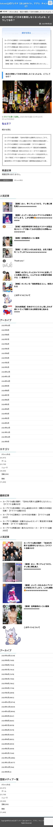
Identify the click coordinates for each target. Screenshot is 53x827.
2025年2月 (5, 363)
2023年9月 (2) (6, 772)
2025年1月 (5, 367)
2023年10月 (6, 437)
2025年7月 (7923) (8, 670)
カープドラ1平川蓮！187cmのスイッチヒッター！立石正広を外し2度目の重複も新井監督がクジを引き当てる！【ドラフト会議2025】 (26, 50)
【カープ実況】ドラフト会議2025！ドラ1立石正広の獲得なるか (25, 54)
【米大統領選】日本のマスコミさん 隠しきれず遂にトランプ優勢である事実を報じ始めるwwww (33, 309)
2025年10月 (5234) (8, 656)
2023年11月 (6, 432)
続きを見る (26, 33)
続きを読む (6, 129)
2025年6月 (5, 344)
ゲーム (4, 461)
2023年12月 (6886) (8, 758)
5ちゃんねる (18, 180)
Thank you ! (19, 261)
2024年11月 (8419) (8, 707)
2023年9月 (5, 442)
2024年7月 (5, 395)
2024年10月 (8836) (8, 711)
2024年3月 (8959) (8, 744)
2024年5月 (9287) (8, 735)
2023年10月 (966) (8, 767)
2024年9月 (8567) (8, 716)
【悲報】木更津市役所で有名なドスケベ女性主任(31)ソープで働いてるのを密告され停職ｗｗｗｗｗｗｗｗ (33, 229)
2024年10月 (6, 381)
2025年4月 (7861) (8, 683)
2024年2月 (5, 418)
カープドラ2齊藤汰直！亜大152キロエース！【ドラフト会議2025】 (26, 47)
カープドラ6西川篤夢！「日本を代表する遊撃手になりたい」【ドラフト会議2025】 (26, 137)
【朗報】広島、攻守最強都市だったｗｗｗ (18, 60)
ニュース (5, 468)
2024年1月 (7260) (8, 753)
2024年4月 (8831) (8, 739)
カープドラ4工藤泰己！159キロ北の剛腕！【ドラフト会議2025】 (25, 40)
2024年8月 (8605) (8, 721)
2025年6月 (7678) (8, 674)
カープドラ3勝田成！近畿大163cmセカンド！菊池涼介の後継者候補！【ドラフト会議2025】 (26, 44)
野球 (3, 479)
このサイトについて (22, 295)
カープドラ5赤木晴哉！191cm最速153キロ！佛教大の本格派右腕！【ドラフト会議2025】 (26, 141)
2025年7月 (5, 339)
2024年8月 (5, 391)
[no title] (27, 112)
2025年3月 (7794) (8, 688)
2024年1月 (5, 423)
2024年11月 (6, 376)
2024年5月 (5, 404)
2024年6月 (5, 400)
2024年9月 (5, 386)
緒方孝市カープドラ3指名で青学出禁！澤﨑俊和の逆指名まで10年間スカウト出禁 (26, 57)
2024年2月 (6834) (8, 749)
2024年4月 (5, 409)
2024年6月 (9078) (8, 730)
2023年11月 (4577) (8, 762)
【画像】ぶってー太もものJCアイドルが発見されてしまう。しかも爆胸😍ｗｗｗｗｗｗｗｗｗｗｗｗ (33, 217)
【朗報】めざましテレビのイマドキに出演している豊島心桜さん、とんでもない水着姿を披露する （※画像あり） (33, 275)
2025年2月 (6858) (8, 693)
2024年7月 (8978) (8, 725)
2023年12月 (6, 428)
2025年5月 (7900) (8, 679)
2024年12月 (6, 372)
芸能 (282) (5, 474)
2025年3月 (5, 358)
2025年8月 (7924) (8, 665)
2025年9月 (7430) (8, 660)
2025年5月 (5, 349)
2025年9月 (5, 330)
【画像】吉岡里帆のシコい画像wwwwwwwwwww (26, 239)
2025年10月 (6, 325)
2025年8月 (5, 335)
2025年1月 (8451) (8, 698)
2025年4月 (5, 353)
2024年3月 (5, 414)
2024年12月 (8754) (8, 702)
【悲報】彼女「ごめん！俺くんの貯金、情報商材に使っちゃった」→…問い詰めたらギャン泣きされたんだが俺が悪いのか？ (26, 64)
